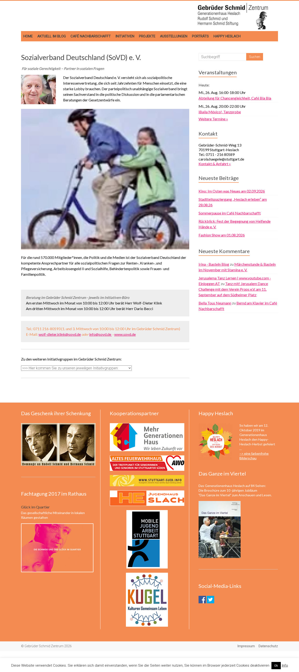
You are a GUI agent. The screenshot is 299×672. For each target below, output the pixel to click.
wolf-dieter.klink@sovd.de (60, 334)
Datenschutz (268, 646)
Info (285, 665)
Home (28, 36)
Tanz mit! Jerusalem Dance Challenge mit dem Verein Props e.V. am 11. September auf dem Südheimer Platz (233, 289)
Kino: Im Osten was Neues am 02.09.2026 (232, 191)
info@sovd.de (100, 334)
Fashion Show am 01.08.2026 (222, 235)
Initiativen (124, 36)
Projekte (147, 36)
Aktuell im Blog (51, 36)
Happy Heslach (227, 36)
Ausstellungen (173, 36)
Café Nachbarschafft (91, 36)
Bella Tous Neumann (215, 303)
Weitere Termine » (213, 119)
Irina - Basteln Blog (214, 264)
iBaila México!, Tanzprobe (220, 112)
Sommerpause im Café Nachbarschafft (230, 213)
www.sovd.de (125, 334)
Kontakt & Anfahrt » (215, 163)
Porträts (200, 36)
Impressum (246, 646)
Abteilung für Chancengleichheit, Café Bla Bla (235, 98)
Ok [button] (276, 665)
